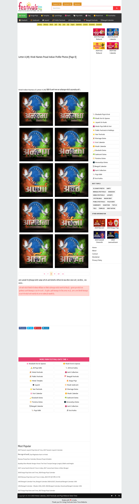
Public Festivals (99, 201)
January (40, 24)
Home (94, 247)
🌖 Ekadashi (23, 20)
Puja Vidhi (111, 201)
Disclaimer (96, 257)
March (51, 24)
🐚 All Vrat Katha (72, 368)
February (46, 24)
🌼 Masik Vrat (98, 16)
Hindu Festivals (99, 194)
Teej (94, 208)
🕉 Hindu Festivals (74, 20)
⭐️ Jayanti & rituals (100, 122)
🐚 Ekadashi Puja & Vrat (101, 114)
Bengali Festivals (99, 191)
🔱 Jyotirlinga (57, 16)
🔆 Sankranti (34, 20)
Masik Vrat (108, 198)
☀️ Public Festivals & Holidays (103, 130)
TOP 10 (114, 204)
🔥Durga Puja (33, 16)
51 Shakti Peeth (98, 188)
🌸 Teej (88, 16)
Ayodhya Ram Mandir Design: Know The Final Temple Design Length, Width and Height (46, 463)
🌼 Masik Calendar (71, 393)
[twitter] (111, 495)
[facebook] (115, 495)
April (56, 24)
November (92, 24)
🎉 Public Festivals (58, 20)
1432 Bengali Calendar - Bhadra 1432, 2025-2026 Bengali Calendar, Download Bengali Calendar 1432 (50, 486)
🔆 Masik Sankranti (71, 385)
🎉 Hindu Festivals (36, 372)
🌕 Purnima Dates (36, 402)
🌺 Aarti (67, 16)
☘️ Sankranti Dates (71, 398)
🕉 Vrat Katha (71, 410)
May (60, 24)
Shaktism (106, 204)
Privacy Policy (97, 260)
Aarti (109, 188)
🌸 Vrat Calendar (36, 393)
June (64, 24)
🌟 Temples (45, 16)
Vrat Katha (111, 208)
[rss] (119, 495)
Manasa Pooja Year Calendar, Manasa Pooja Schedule (35, 459)
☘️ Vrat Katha (110, 16)
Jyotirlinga (97, 198)
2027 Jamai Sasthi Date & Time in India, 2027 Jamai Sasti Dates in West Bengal (43, 468)
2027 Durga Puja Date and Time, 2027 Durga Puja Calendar (36, 490)
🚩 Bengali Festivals (91, 20)
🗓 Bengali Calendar (107, 20)
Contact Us (67, 4)
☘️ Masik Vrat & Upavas (101, 118)
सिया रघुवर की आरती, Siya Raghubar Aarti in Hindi (33, 454)
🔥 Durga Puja (71, 381)
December (98, 24)
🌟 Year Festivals (36, 389)
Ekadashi (111, 191)
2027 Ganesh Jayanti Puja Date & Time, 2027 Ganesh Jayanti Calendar (40, 450)
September (79, 24)
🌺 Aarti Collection (71, 372)
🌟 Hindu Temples (36, 381)
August (72, 24)
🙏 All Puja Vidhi (36, 368)
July (68, 24)
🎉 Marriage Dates (71, 389)
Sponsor (77, 4)
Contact (95, 254)
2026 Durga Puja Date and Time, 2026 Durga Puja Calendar (36, 472)
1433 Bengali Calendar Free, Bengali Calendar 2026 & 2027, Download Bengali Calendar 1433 (47, 481)
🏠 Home (22, 16)
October (85, 24)
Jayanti (109, 194)
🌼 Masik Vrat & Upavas (71, 364)
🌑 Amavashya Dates (71, 402)
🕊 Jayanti (45, 20)
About (94, 250)
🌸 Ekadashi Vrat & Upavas (36, 364)
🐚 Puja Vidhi (77, 16)
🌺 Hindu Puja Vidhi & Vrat (102, 126)
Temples (102, 208)
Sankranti (97, 204)
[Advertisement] (53, 39)
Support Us (56, 4)
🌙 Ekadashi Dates (36, 398)
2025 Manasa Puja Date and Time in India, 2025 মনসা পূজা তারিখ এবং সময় (39, 477)
